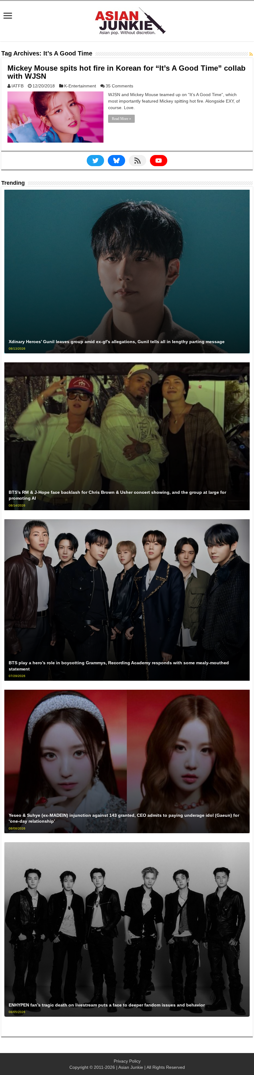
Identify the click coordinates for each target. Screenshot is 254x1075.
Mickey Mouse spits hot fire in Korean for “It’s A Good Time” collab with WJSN (126, 72)
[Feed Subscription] (251, 54)
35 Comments (119, 85)
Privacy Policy (127, 1061)
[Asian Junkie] (127, 19)
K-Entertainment (80, 85)
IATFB (17, 85)
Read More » (121, 119)
